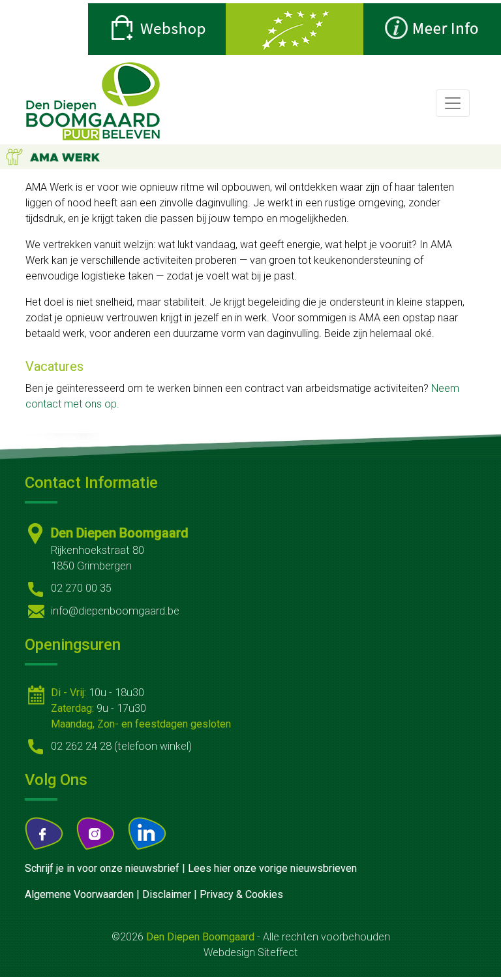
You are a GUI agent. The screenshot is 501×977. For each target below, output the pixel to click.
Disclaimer (166, 894)
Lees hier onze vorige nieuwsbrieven (272, 868)
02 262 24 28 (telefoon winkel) (121, 746)
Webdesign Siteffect (251, 952)
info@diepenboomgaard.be (115, 611)
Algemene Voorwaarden (79, 894)
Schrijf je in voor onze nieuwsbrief (102, 868)
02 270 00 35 (81, 588)
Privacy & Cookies (241, 894)
